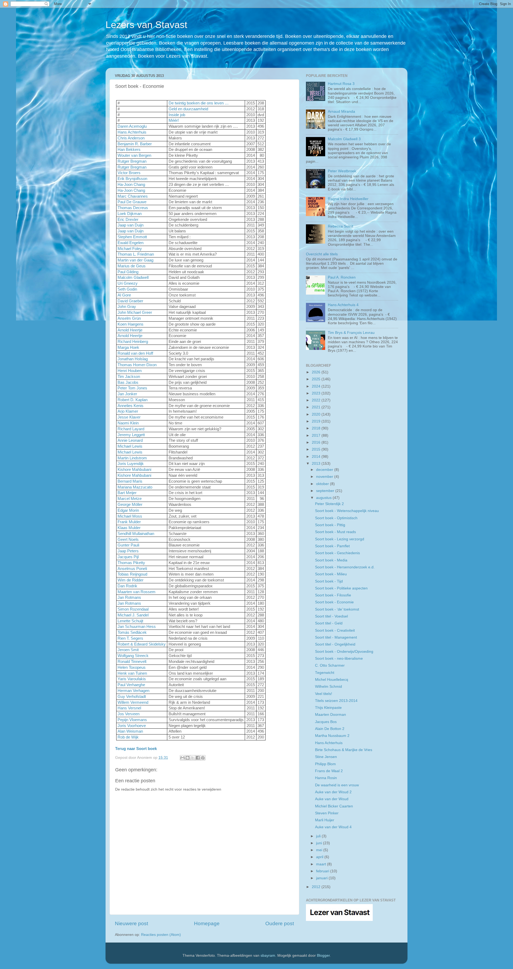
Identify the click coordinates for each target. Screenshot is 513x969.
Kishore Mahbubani (134, 469)
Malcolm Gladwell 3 (344, 139)
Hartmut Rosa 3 (341, 84)
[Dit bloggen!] (187, 757)
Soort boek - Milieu (331, 574)
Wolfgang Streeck (133, 656)
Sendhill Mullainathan (136, 534)
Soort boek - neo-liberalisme (339, 659)
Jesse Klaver (129, 417)
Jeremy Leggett (131, 435)
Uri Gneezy (128, 283)
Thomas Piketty (131, 563)
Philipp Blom (325, 764)
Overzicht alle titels (322, 254)
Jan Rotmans (129, 597)
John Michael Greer (135, 312)
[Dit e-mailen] (182, 757)
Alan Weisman (130, 731)
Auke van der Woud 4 (333, 827)
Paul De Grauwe (132, 202)
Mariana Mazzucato (135, 487)
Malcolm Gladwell (133, 277)
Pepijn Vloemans (132, 720)
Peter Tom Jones (132, 388)
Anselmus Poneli (132, 568)
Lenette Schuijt (130, 621)
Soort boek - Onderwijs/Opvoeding (344, 652)
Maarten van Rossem (137, 592)
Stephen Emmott (132, 237)
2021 (316, 407)
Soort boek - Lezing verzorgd (339, 539)
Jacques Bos (326, 722)
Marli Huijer (324, 820)
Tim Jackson (129, 376)
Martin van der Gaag (135, 260)
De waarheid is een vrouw (337, 785)
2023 (316, 393)
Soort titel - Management (336, 637)
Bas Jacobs (128, 382)
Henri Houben (130, 371)
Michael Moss (130, 516)
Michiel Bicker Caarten (334, 806)
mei (319, 850)
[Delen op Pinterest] (202, 757)
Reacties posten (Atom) (161, 935)
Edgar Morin (128, 510)
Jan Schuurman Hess (137, 626)
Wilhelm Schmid (328, 687)
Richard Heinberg (133, 341)
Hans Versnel (129, 708)
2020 (316, 414)
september (325, 491)
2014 (316, 457)
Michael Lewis (130, 446)
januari (322, 878)
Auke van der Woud (331, 799)
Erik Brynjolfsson (132, 179)
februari (323, 871)
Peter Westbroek (342, 171)
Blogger (323, 956)
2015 (316, 449)
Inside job (177, 115)
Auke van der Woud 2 (333, 792)
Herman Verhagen (133, 691)
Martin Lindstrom (132, 458)
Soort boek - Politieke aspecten (341, 588)
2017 (316, 435)
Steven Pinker (327, 813)
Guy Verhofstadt (132, 696)
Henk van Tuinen (132, 673)
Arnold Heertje (130, 330)
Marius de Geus (132, 266)
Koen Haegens (130, 324)
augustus (324, 498)
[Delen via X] (192, 757)
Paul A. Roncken (342, 277)
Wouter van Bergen (134, 155)
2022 (316, 400)
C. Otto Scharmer (330, 665)
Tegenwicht (324, 673)
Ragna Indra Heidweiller (348, 199)
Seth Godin (127, 289)
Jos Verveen (128, 714)
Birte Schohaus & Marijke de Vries (343, 750)
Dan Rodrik (127, 586)
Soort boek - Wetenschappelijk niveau (347, 511)
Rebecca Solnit (340, 226)
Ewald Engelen (130, 243)
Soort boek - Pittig (330, 525)
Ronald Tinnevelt (132, 661)
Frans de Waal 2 (329, 771)
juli (319, 836)
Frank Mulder (129, 522)
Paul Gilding (128, 272)
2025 (316, 379)
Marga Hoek (128, 347)
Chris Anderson (131, 138)
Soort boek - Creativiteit (335, 630)
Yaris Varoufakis (132, 679)
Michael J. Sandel (133, 615)
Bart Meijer (127, 493)
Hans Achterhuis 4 (343, 305)
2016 (316, 442)
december (325, 470)
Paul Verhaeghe (131, 685)
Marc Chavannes (133, 196)
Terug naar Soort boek (136, 749)
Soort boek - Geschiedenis (337, 553)
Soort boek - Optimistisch (336, 518)
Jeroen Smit (128, 650)
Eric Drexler (128, 219)
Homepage (207, 923)
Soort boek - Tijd (329, 581)
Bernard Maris (130, 481)
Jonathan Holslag (133, 359)
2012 (316, 887)
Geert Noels (128, 539)
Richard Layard (131, 429)
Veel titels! (323, 694)
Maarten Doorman (330, 715)
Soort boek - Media (331, 560)
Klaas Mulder (129, 528)
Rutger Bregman (132, 161)
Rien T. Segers (130, 638)
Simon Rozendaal (133, 609)
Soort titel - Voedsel (331, 616)
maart (321, 864)
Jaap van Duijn (130, 225)
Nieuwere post (131, 923)
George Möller (130, 504)
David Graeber (130, 301)
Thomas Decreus (133, 208)
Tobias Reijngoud (132, 574)
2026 (316, 372)
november (325, 477)
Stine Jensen (326, 757)
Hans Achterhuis (132, 132)
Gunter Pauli (128, 545)
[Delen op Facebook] (197, 757)
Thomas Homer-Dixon (137, 365)
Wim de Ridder (130, 580)
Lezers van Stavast (146, 24)
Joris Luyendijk (131, 464)
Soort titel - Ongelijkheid (335, 644)
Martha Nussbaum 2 (332, 736)
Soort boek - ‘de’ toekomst (337, 609)
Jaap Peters (128, 551)
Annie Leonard (130, 440)
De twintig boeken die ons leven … (199, 103)
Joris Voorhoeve (132, 726)
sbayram (268, 956)
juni (319, 843)
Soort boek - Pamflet (332, 546)
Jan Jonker (127, 394)
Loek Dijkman (130, 214)
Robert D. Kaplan (132, 400)
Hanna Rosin (326, 778)
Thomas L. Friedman (136, 254)
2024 (316, 386)
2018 (316, 428)
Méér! (174, 120)
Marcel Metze (130, 499)
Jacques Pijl (128, 557)
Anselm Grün (129, 318)
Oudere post (279, 923)
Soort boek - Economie (334, 602)
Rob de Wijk (128, 737)
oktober (323, 484)
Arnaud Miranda (341, 112)
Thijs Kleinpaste (328, 708)
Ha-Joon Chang (131, 184)
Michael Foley (130, 249)
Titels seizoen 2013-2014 (336, 701)
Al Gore (124, 295)
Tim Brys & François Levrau (351, 333)
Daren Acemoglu (132, 126)
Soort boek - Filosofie (333, 595)
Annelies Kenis (130, 406)
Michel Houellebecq (331, 680)
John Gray (127, 306)
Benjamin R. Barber (135, 144)
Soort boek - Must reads (335, 532)
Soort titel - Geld (329, 623)
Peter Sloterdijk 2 (329, 504)
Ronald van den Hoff (135, 353)
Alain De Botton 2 (329, 729)
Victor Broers (129, 173)
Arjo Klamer (128, 411)
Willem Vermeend (133, 702)
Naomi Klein (128, 423)
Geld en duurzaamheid (188, 109)
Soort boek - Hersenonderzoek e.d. (345, 567)
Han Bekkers (129, 149)
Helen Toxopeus (132, 667)
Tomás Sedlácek (132, 632)
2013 (316, 464)
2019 (316, 421)
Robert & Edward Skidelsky (142, 644)
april (320, 857)
